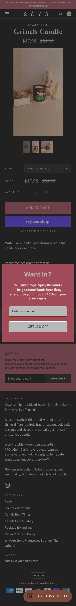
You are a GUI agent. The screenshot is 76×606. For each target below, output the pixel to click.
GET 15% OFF (38, 326)
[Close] (69, 268)
